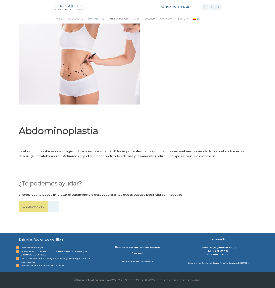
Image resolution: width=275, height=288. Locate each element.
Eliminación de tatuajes (32, 247)
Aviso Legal (137, 253)
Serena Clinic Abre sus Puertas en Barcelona (42, 265)
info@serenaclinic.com (218, 254)
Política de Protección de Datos (137, 261)
